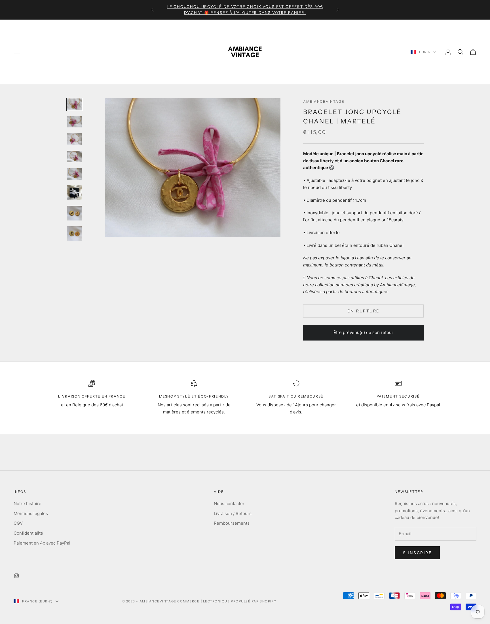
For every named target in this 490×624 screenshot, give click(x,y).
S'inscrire (417, 552)
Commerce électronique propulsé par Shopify (226, 601)
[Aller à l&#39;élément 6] (74, 193)
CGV (18, 523)
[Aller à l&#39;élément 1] (74, 104)
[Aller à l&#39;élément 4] (74, 156)
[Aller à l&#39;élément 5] (74, 173)
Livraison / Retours (233, 513)
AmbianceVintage (323, 101)
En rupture (363, 310)
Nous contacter (229, 503)
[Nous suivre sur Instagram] (16, 576)
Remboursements (232, 523)
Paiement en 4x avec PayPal (42, 543)
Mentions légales (31, 513)
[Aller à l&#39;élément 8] (74, 233)
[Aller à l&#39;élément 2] (74, 121)
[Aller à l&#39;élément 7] (74, 213)
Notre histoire (27, 503)
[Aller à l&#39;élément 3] (74, 139)
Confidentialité (28, 533)
